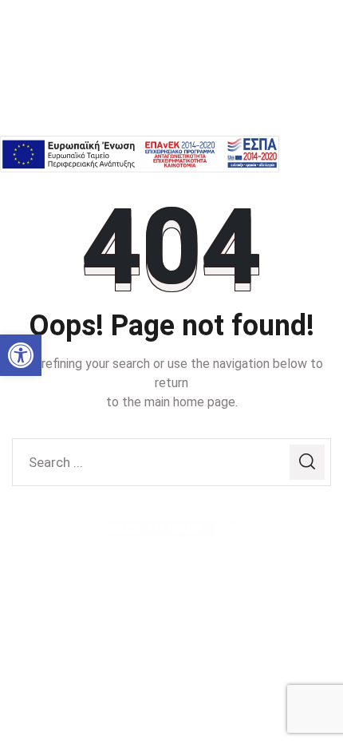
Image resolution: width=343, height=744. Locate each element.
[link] (20, 355)
